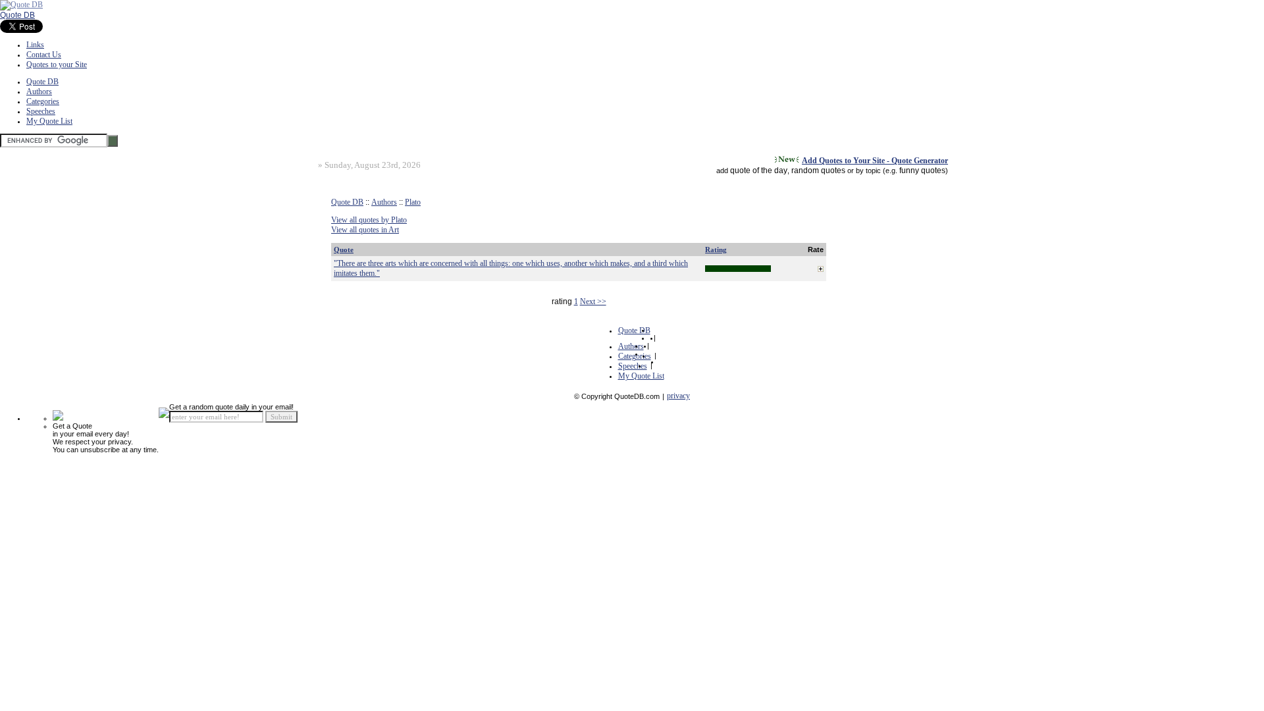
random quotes (818, 170)
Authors (39, 91)
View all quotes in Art (365, 229)
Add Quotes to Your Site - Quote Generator (875, 160)
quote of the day (758, 170)
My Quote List (49, 121)
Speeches (40, 111)
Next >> (593, 301)
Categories (42, 101)
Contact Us (43, 54)
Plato (413, 202)
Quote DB (17, 15)
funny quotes (922, 170)
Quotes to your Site (56, 64)
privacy (678, 395)
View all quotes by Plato (369, 219)
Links (35, 44)
